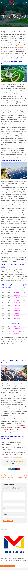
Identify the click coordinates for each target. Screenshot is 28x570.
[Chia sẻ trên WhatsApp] (9, 469)
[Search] (26, 3)
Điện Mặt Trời (14, 14)
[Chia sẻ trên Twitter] (14, 469)
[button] (16, 461)
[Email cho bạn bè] (16, 469)
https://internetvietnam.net (14, 457)
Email (4, 508)
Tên (4, 502)
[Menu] (2, 2)
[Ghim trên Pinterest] (19, 469)
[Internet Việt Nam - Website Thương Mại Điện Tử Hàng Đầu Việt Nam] (14, 3)
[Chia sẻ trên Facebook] (11, 469)
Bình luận (5, 490)
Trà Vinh (3, 84)
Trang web (5, 514)
